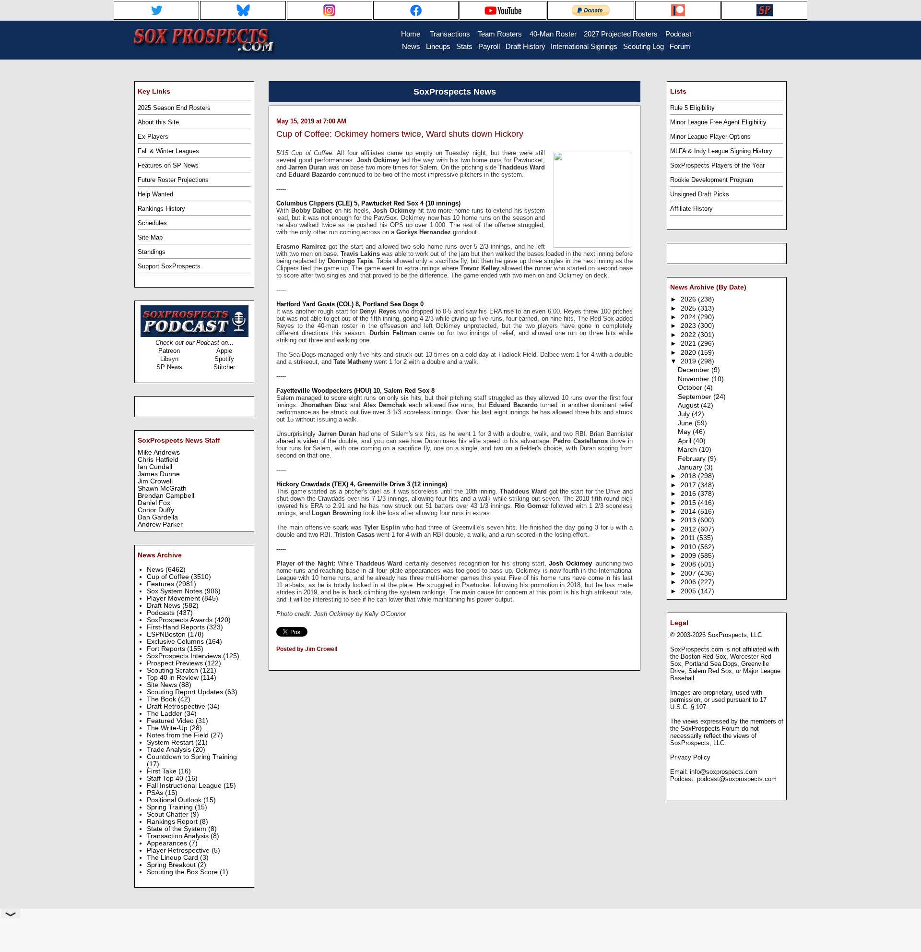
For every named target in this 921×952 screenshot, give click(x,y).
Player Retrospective (179, 850)
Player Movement (174, 598)
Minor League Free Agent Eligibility (718, 122)
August (689, 405)
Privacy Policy (690, 757)
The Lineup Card (173, 857)
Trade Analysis (170, 749)
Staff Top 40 (166, 778)
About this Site (158, 122)
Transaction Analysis (179, 836)
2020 (689, 352)
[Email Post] (277, 661)
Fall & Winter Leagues (168, 151)
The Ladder (165, 713)
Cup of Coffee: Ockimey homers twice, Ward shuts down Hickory (399, 134)
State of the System (177, 828)
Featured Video (171, 720)
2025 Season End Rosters (174, 107)
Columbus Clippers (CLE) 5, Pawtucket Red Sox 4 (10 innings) (368, 203)
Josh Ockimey (570, 563)
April (685, 441)
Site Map (150, 237)
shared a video (297, 441)
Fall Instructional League (185, 785)
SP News (169, 367)
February (693, 458)
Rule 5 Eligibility (692, 107)
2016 (689, 493)
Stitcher (224, 367)
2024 (689, 317)
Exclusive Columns (176, 641)
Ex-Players (153, 136)
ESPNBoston (167, 634)
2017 (689, 485)
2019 (689, 361)
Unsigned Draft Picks (699, 194)
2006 (689, 582)
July (685, 414)
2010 (689, 547)
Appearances (168, 843)
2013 (689, 520)
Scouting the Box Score (183, 872)
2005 (689, 591)
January (691, 467)
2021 (689, 343)
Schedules (152, 223)
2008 (689, 564)
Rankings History (161, 208)
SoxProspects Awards (180, 620)
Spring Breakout (172, 864)
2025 (689, 308)
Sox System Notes (175, 591)
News (156, 569)
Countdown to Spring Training (192, 756)
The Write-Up (168, 728)
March (688, 449)
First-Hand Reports (177, 627)
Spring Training (171, 807)
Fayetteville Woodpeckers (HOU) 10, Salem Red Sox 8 (355, 390)
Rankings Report (173, 821)
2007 (689, 573)
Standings (151, 251)
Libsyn (169, 358)
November (694, 379)
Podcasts (162, 612)
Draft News (164, 605)
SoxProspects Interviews (185, 656)
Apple (224, 350)
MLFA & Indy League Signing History (721, 151)
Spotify (224, 358)
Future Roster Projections (173, 179)
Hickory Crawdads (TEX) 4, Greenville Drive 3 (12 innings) (361, 484)
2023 (689, 325)
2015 (689, 502)
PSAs (156, 792)
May (685, 431)
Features (161, 584)
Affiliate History (691, 208)
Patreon (169, 350)
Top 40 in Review (174, 677)
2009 (689, 555)
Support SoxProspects (169, 266)
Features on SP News (168, 165)
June (686, 423)
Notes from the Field (179, 735)
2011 (689, 538)
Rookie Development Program (711, 179)
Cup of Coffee (169, 576)
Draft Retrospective (177, 706)
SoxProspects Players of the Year (717, 165)
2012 (689, 529)
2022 (689, 334)
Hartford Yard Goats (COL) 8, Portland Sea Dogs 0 (350, 304)
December (694, 370)
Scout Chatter (168, 814)
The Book (162, 699)
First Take (162, 771)
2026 (689, 299)
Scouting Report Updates (186, 692)
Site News (163, 684)
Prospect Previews (176, 663)
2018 (689, 476)
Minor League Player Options (710, 136)
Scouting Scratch (173, 670)
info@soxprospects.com (723, 771)
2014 (689, 511)
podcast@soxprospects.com (737, 779)
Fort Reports (167, 648)
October (691, 387)
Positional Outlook (175, 800)
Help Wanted (155, 194)
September (695, 396)
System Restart (171, 742)
